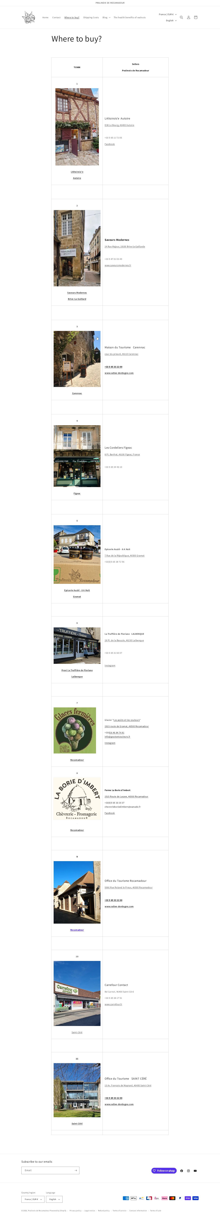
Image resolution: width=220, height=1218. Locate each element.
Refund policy (104, 1210)
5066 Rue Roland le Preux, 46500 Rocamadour (129, 887)
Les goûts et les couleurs (127, 720)
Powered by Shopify (58, 1210)
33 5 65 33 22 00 (113, 366)
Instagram (110, 665)
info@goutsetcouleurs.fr (117, 736)
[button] (106, 17)
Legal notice (90, 1210)
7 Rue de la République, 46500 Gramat (125, 555)
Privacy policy (75, 1210)
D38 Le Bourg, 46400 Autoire (119, 125)
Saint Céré (77, 1123)
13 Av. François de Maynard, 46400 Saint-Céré (128, 1085)
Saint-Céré (77, 1032)
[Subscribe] (75, 1170)
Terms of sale (155, 1210)
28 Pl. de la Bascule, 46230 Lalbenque (124, 640)
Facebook (110, 144)
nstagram (110, 742)
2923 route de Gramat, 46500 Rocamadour (127, 726)
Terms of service (119, 1210)
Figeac (77, 493)
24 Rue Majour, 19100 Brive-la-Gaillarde (125, 246)
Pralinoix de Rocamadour (38, 1210)
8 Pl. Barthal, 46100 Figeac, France (122, 454)
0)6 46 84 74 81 (116, 732)
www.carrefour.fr (113, 1004)
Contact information (138, 1210)
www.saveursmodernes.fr (118, 265)
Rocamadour (77, 929)
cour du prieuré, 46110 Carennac (121, 354)
